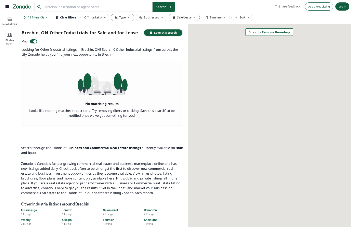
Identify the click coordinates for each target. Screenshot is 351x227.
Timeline (216, 17)
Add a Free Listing (319, 6)
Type (122, 17)
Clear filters (68, 17)
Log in (342, 6)
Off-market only (95, 17)
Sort (242, 17)
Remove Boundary (276, 32)
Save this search (165, 33)
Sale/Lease (184, 17)
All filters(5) (36, 17)
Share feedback (289, 6)
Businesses (151, 17)
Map (25, 41)
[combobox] (97, 7)
